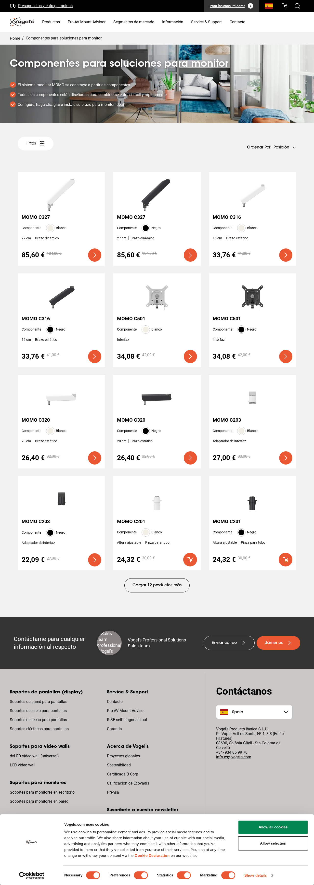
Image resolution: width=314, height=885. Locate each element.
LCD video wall (22, 765)
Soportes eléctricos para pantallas (39, 728)
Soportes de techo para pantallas (38, 719)
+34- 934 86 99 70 (232, 752)
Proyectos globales (123, 756)
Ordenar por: (259, 147)
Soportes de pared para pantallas (38, 701)
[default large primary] (94, 255)
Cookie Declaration (152, 855)
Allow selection (273, 843)
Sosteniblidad (119, 765)
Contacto (115, 701)
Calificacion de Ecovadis (128, 783)
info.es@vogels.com (233, 757)
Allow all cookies (273, 827)
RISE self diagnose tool (127, 719)
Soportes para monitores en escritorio (42, 792)
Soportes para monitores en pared (39, 801)
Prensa (113, 792)
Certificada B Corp (122, 774)
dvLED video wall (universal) (34, 756)
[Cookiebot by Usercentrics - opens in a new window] (31, 875)
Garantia (114, 728)
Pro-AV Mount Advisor (126, 710)
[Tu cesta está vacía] (284, 6)
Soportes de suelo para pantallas (38, 710)
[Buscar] (269, 7)
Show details (255, 875)
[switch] (141, 875)
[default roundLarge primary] (190, 559)
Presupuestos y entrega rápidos (45, 5)
